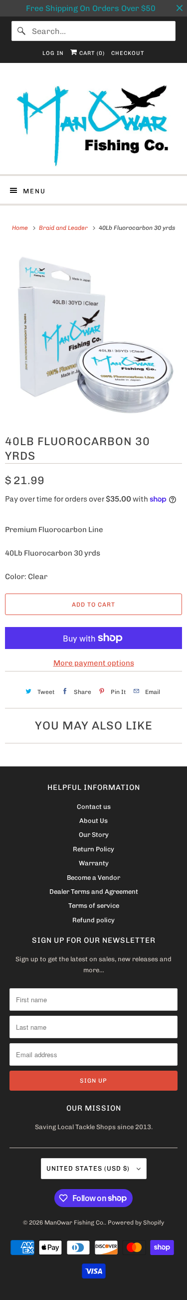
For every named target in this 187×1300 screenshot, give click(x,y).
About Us (93, 820)
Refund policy (93, 920)
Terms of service (93, 905)
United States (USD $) (89, 1168)
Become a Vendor (93, 877)
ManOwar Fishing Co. (74, 1222)
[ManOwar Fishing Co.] (93, 122)
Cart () (91, 53)
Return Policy (93, 849)
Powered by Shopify (136, 1222)
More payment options (93, 662)
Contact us (94, 806)
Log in (53, 53)
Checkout (127, 53)
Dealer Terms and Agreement (93, 891)
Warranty (94, 863)
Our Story (94, 834)
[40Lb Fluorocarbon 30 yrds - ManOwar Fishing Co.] (93, 333)
